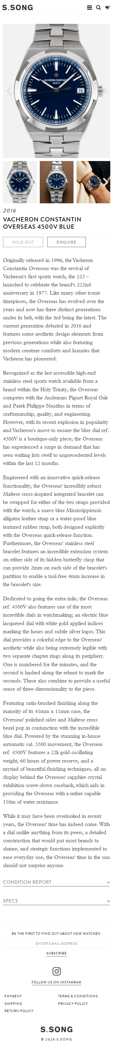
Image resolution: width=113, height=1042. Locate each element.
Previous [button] (9, 91)
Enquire (67, 242)
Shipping (13, 1003)
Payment (13, 996)
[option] (56, 91)
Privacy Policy (73, 1003)
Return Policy (19, 1011)
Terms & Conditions (78, 996)
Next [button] (104, 91)
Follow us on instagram (56, 982)
